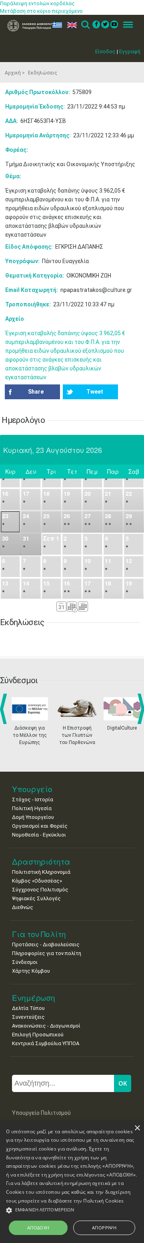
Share (36, 391)
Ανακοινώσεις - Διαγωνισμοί (46, 1026)
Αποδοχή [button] (38, 1228)
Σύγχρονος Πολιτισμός (40, 890)
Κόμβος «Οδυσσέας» (37, 881)
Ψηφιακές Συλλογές (36, 898)
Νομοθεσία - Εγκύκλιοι (39, 835)
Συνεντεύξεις (28, 1017)
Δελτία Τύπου (28, 1008)
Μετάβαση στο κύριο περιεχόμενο (41, 11)
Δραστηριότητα (41, 861)
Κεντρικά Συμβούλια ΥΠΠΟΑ (45, 1043)
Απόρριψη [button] (104, 1228)
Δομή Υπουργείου (33, 817)
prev (5, 709)
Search (85, 25)
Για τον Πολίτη (39, 934)
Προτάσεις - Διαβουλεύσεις (46, 944)
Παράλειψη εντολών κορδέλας (37, 3)
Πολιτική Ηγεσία (32, 808)
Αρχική (13, 73)
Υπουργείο (32, 789)
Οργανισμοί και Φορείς (40, 826)
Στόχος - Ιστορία (32, 799)
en (70, 25)
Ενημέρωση (33, 997)
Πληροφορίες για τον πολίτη (46, 953)
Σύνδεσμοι (25, 962)
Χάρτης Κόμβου (31, 971)
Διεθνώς (22, 907)
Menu (125, 25)
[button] (72, 1210)
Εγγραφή (129, 51)
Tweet (94, 391)
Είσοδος (105, 51)
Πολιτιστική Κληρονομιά (41, 872)
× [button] (137, 1128)
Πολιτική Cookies (103, 1200)
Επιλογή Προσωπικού (38, 1035)
